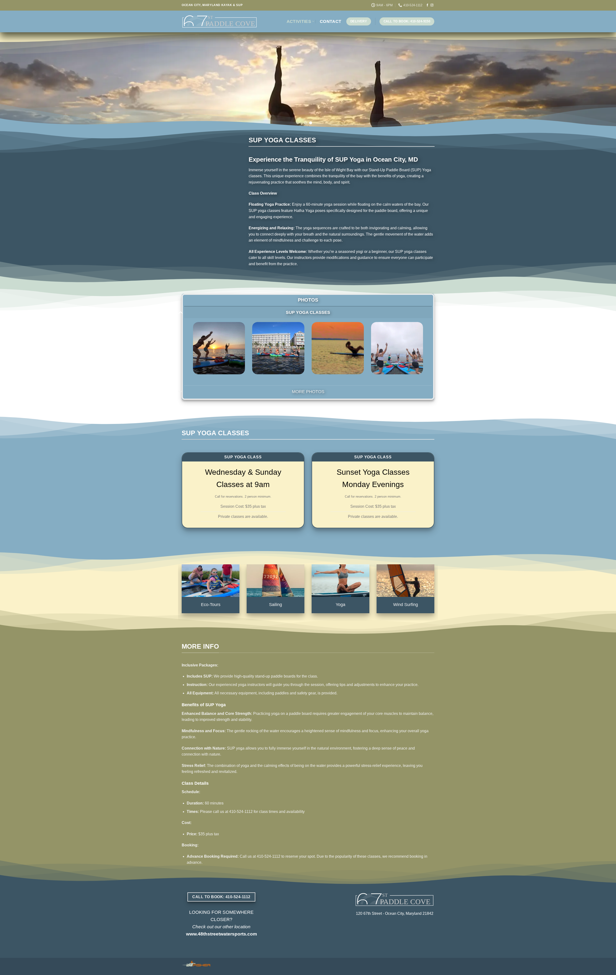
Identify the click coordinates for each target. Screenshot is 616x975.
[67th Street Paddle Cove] (219, 21)
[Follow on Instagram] (431, 5)
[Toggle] (180, 312)
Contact (330, 21)
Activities (299, 21)
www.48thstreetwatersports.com (221, 933)
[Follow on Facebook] (427, 5)
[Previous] (18, 80)
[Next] (597, 80)
